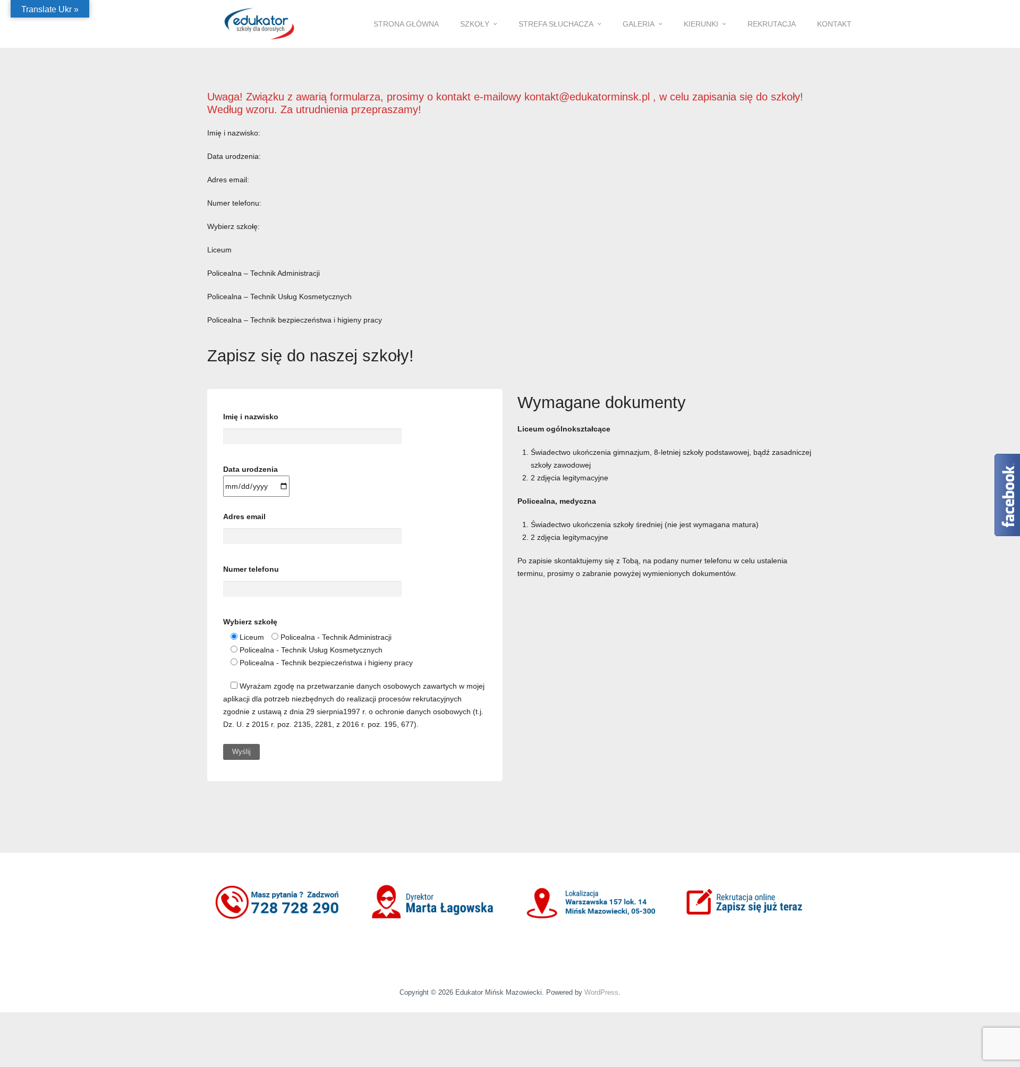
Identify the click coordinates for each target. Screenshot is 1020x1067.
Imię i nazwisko (250, 416)
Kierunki (701, 24)
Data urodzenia (250, 469)
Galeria (638, 24)
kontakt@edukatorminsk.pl (588, 97)
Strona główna (406, 24)
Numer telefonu (251, 569)
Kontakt (834, 24)
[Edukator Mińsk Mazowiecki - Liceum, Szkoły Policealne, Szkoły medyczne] (259, 23)
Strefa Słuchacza (555, 24)
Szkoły (474, 24)
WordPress (601, 992)
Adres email (244, 516)
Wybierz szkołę (250, 621)
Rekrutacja (771, 24)
